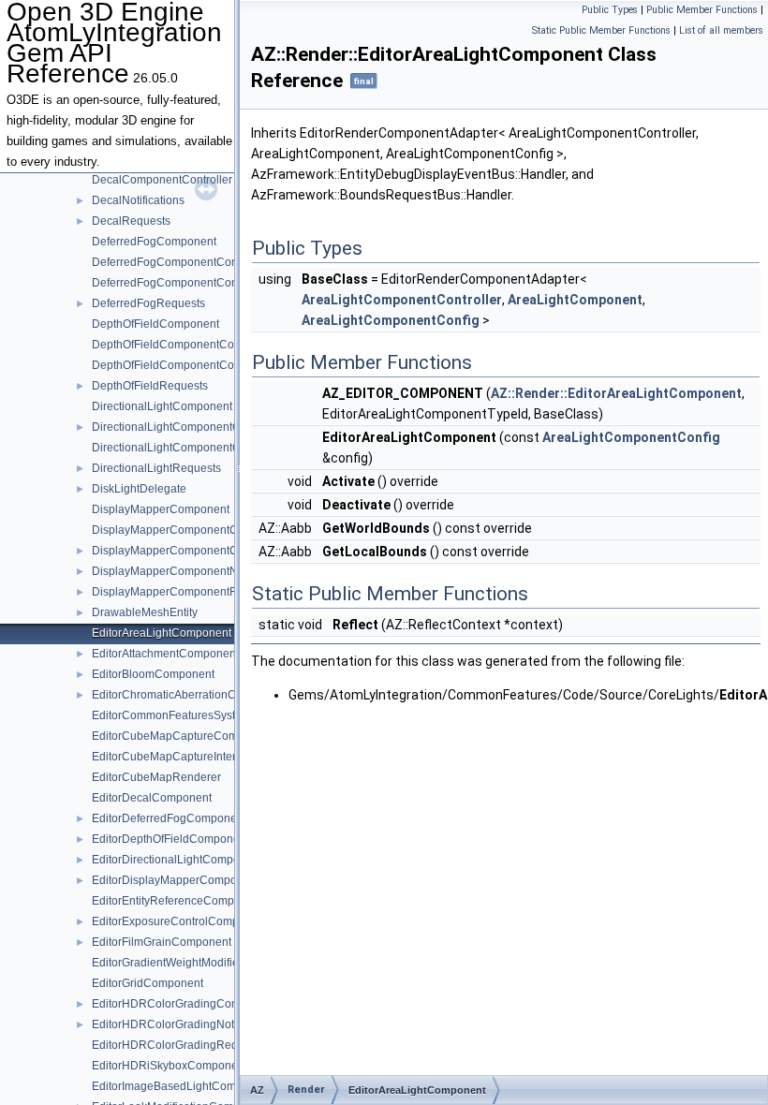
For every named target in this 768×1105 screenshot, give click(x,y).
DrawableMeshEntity (145, 612)
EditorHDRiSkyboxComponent (169, 1065)
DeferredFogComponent (154, 241)
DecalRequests (131, 221)
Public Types (610, 10)
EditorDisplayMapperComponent (175, 880)
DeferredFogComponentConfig (171, 262)
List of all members (721, 30)
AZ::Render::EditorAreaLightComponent (616, 393)
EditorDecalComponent (152, 797)
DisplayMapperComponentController (186, 550)
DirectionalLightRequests (156, 468)
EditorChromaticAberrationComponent (190, 694)
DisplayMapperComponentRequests (185, 591)
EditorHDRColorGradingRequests (178, 1045)
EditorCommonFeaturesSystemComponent (201, 715)
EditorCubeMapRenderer (156, 777)
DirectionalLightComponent (162, 406)
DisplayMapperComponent (160, 509)
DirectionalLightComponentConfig (179, 427)
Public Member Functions (702, 10)
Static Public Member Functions (601, 30)
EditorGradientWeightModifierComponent (197, 962)
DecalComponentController (162, 179)
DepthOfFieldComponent (155, 324)
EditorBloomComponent (153, 674)
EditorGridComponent (147, 983)
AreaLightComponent (575, 299)
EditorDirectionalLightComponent (177, 859)
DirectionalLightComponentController (187, 447)
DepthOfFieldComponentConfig (172, 344)
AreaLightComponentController (402, 299)
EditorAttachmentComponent (165, 653)
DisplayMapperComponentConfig (177, 530)
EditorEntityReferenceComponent (177, 900)
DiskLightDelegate (139, 488)
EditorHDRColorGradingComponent (184, 1003)
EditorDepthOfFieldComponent (170, 839)
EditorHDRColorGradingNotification (182, 1024)
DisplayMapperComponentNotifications (192, 571)
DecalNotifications (138, 200)
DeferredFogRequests (148, 303)
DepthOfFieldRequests (150, 385)
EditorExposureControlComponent (180, 921)
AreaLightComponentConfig (391, 320)
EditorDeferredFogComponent (169, 818)
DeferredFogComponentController (179, 282)
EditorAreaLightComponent (161, 633)
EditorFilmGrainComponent (161, 942)
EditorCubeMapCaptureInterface (175, 756)
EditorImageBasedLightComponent (182, 1086)
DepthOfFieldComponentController (181, 365)
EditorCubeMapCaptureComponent (182, 736)
